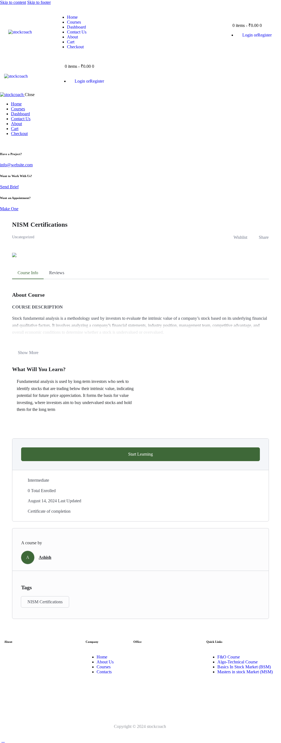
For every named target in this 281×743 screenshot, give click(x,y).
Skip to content (13, 2)
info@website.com (16, 164)
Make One (9, 208)
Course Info (28, 272)
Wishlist (240, 237)
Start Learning (140, 454)
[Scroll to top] (3, 740)
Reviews (56, 272)
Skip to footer (39, 2)
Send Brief (9, 186)
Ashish (45, 557)
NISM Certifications (45, 601)
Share (264, 237)
